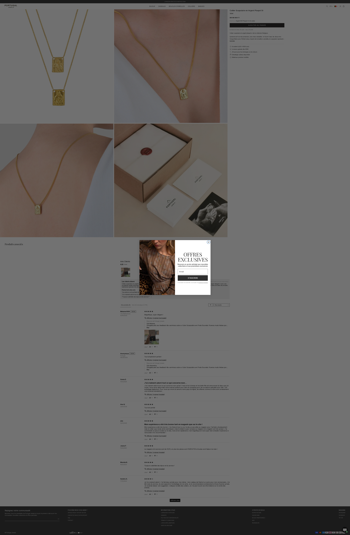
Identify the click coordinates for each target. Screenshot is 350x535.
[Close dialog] (208, 242)
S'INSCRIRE (193, 278)
